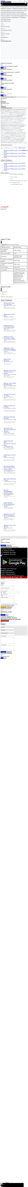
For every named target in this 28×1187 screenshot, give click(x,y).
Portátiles (17, 7)
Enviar (3, 614)
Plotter (21, 126)
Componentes (20, 12)
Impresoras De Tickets (7, 125)
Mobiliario (24, 14)
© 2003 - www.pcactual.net (8, 574)
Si (2, 67)
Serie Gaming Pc (6, 30)
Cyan (23, 135)
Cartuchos (17, 128)
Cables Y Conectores (12, 16)
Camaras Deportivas (17, 10)
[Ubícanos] (4, 556)
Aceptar (3, 545)
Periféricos (4, 14)
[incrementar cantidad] (8, 239)
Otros (11, 115)
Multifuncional (13, 112)
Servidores (4, 37)
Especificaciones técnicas (13, 244)
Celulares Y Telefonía (12, 8)
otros (2, 25)
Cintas (16, 139)
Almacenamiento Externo (14, 14)
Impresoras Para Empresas (15, 116)
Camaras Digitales (6, 10)
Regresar (3, 101)
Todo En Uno (5, 34)
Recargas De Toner (11, 142)
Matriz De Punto (9, 122)
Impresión (20, 8)
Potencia (3, 16)
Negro (22, 129)
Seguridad (21, 16)
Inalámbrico (4, 123)
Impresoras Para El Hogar (14, 109)
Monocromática (21, 114)
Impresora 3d (10, 132)
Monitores (23, 7)
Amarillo (7, 136)
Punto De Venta (10, 17)
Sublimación (12, 12)
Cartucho (8, 131)
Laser (11, 114)
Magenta (19, 131)
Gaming (6, 12)
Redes (25, 8)
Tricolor (11, 129)
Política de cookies (20, 575)
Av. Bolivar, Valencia (6, 549)
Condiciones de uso (4, 575)
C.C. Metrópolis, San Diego (8, 552)
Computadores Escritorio (7, 7)
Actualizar (3, 607)
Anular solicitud (4, 620)
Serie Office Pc (5, 21)
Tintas (3, 138)
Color (3, 112)
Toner (7, 133)
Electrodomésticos (6, 19)
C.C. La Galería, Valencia (8, 550)
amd (2, 23)
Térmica (3, 126)
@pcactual (10, 570)
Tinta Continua (13, 111)
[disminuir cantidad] (3, 239)
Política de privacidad (12, 575)
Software (3, 8)
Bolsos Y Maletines (20, 17)
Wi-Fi (3, 114)
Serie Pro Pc (5, 26)
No (5, 67)
